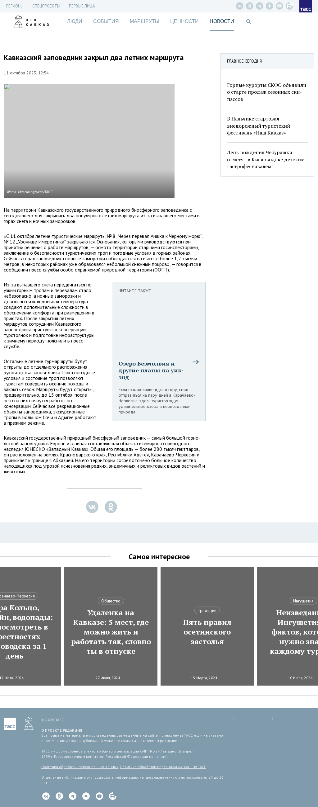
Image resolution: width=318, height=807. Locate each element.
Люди (74, 21)
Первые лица (82, 6)
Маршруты (144, 21)
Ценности (184, 21)
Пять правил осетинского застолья (207, 631)
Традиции (207, 610)
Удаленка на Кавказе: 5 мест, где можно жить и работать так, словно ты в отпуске (111, 632)
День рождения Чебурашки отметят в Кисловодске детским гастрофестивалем (266, 159)
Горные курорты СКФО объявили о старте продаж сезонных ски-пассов (266, 92)
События (106, 21)
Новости (222, 21)
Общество (110, 601)
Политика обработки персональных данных (79, 766)
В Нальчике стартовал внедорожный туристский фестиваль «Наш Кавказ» (258, 125)
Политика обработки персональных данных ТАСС (163, 766)
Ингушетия (303, 601)
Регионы (15, 6)
